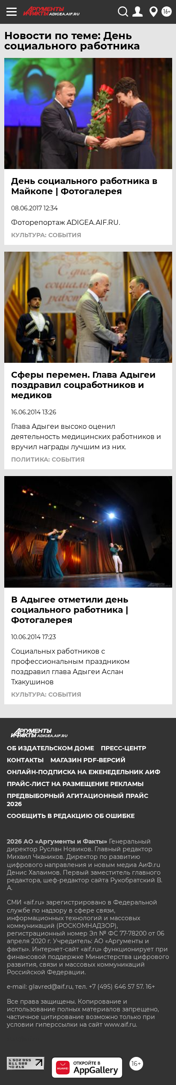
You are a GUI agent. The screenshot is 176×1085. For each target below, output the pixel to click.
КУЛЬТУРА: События (46, 235)
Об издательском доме (50, 748)
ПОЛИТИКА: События (48, 459)
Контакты (25, 760)
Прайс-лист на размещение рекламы (75, 784)
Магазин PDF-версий (88, 760)
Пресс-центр (123, 748)
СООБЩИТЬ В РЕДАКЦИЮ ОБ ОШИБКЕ (71, 816)
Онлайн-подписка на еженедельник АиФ (83, 772)
